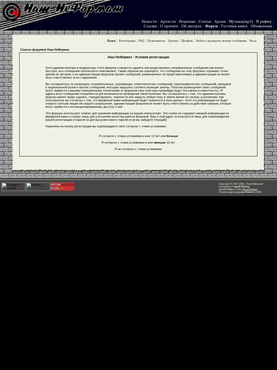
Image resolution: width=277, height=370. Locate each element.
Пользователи (156, 40)
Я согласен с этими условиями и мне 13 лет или (138, 136)
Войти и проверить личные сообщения (221, 40)
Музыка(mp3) (241, 21)
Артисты (168, 21)
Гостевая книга (234, 26)
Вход (253, 40)
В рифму (264, 21)
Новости (149, 21)
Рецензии (187, 21)
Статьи (205, 21)
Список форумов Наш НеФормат (44, 49)
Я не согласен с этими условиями (138, 149)
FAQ (141, 40)
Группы (173, 40)
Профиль (187, 40)
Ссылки (150, 26)
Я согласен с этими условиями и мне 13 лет (138, 142)
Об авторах (192, 26)
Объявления (261, 26)
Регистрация (127, 40)
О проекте (169, 26)
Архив (220, 21)
